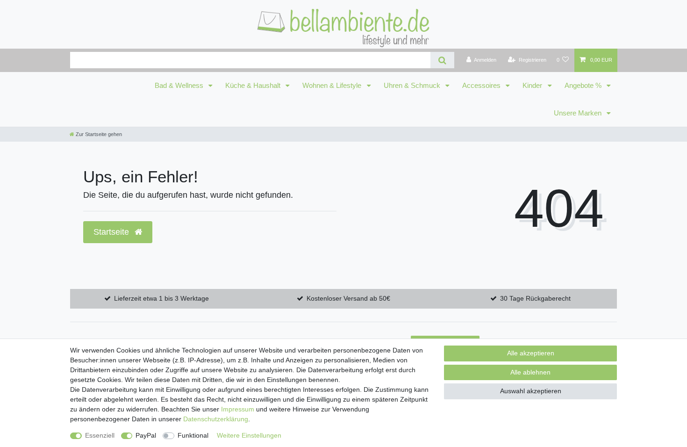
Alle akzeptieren (530, 353)
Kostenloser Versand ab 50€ (348, 298)
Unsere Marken (578, 113)
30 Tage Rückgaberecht (535, 298)
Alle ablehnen (530, 372)
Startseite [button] (112, 232)
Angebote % (584, 85)
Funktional (193, 435)
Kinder (533, 85)
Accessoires (482, 85)
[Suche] (442, 60)
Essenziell (99, 435)
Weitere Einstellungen (249, 435)
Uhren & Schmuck (413, 85)
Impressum (237, 409)
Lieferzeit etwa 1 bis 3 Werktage (161, 298)
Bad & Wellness (180, 85)
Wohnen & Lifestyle (332, 85)
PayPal (146, 435)
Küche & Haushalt (253, 85)
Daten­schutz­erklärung (215, 419)
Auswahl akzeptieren (530, 391)
